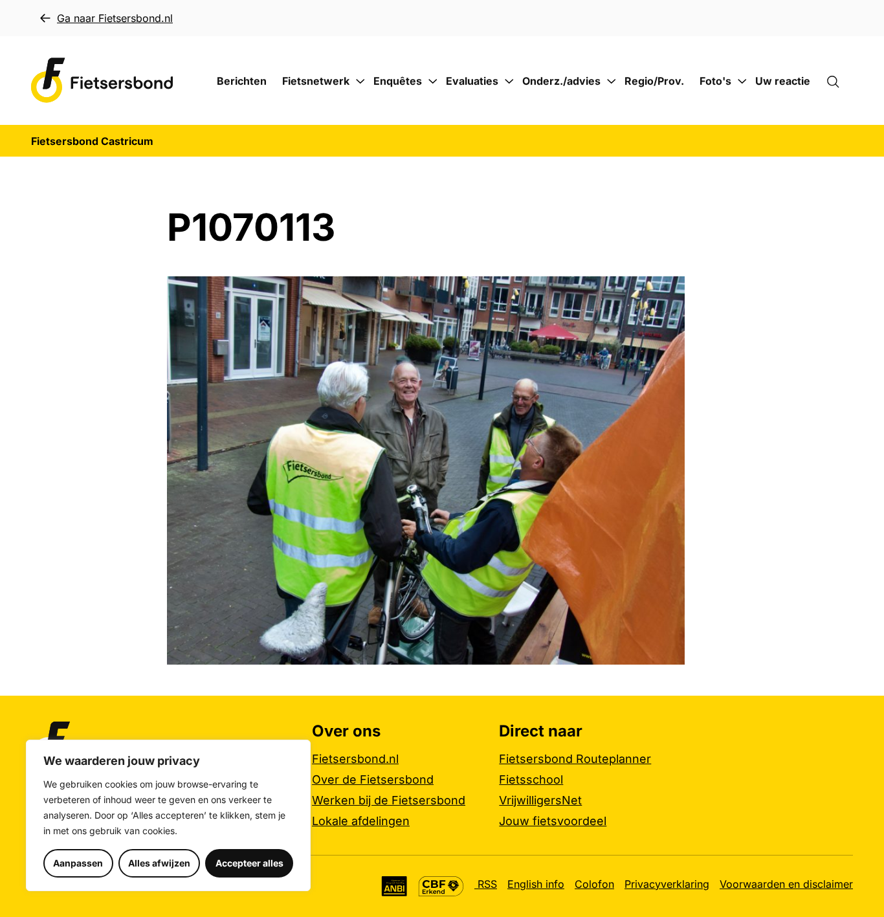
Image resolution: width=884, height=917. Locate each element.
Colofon (594, 884)
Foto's (715, 80)
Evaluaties (472, 80)
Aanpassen (78, 862)
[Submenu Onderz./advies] (611, 81)
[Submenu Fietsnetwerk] (360, 81)
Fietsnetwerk (315, 80)
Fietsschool (531, 779)
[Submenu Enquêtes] (433, 81)
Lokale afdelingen (361, 821)
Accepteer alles (249, 862)
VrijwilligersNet (540, 800)
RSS (485, 884)
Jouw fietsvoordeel (552, 821)
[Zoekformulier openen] (839, 80)
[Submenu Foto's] (742, 81)
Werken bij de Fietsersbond (388, 800)
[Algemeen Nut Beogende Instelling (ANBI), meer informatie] (394, 886)
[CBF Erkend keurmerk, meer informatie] (441, 886)
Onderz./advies (561, 80)
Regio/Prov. (654, 80)
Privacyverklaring (666, 884)
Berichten (242, 80)
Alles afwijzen (159, 862)
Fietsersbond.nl (355, 759)
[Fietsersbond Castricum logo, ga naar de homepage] (102, 80)
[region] (168, 815)
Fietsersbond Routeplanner (575, 759)
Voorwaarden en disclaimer (786, 884)
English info (535, 884)
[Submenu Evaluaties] (509, 81)
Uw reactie (782, 80)
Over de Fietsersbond (373, 779)
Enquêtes (397, 80)
